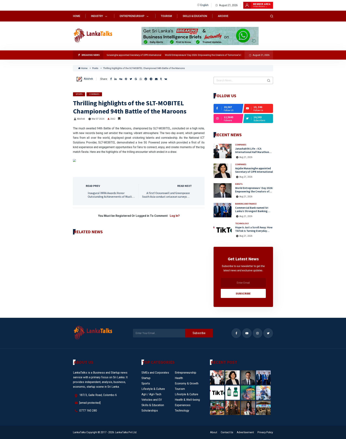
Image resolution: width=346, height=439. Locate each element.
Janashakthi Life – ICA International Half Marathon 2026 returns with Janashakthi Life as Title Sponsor (253, 153)
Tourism (166, 16)
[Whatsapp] (141, 79)
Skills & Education (195, 16)
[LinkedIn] (115, 79)
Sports (79, 94)
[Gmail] (136, 79)
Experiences (182, 405)
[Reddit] (146, 79)
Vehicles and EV (151, 399)
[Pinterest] (126, 79)
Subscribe (243, 293)
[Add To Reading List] (119, 118)
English (204, 5)
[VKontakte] (165, 79)
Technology (242, 223)
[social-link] (228, 108)
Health (179, 378)
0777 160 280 (88, 410)
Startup (145, 378)
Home (76, 16)
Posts (95, 68)
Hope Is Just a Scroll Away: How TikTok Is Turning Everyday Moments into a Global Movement (253, 232)
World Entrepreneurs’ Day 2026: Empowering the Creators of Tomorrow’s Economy (200, 55)
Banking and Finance (246, 203)
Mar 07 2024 (98, 119)
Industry (97, 16)
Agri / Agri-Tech (151, 394)
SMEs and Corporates (155, 372)
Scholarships (149, 410)
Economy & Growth (186, 383)
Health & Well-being (187, 399)
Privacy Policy (265, 432)
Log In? (175, 216)
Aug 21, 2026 (245, 157)
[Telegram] (151, 79)
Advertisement (245, 432)
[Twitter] (131, 79)
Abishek (88, 78)
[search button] (269, 80)
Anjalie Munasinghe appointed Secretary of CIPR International (122, 55)
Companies (94, 94)
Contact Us (227, 432)
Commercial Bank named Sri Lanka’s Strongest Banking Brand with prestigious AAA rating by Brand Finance (251, 213)
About (213, 432)
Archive (223, 16)
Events (239, 184)
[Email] (156, 79)
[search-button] (271, 16)
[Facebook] (111, 79)
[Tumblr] (161, 79)
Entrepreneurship (132, 16)
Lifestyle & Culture (153, 389)
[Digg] (120, 79)
